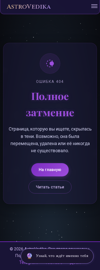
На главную (50, 169)
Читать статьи (50, 187)
